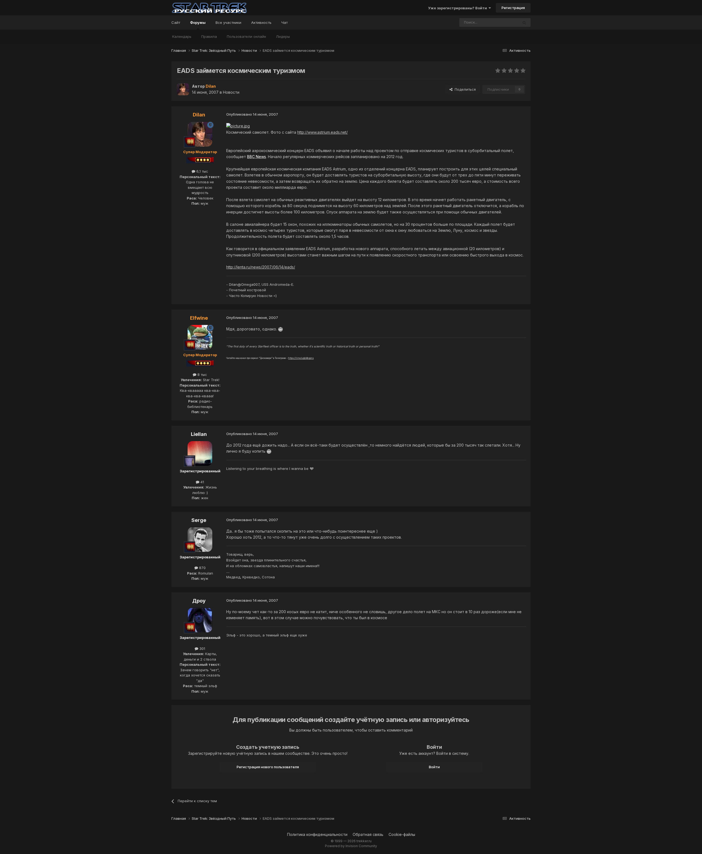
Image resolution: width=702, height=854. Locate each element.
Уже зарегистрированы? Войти (458, 8)
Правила (209, 36)
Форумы (198, 22)
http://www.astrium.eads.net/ (322, 132)
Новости (231, 92)
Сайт (175, 22)
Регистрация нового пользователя (268, 767)
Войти (434, 767)
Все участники (228, 22)
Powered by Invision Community (351, 846)
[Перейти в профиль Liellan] (200, 453)
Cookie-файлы (402, 834)
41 (201, 482)
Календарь (181, 36)
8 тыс (201, 374)
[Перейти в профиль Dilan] (183, 89)
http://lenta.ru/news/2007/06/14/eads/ (260, 267)
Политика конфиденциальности (317, 834)
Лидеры (283, 36)
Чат (284, 22)
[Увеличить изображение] (238, 125)
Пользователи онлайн (246, 36)
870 (202, 567)
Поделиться (464, 89)
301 (201, 648)
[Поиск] (524, 22)
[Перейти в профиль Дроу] (200, 620)
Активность (261, 22)
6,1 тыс (201, 171)
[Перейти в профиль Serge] (200, 539)
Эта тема (503, 22)
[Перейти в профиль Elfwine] (200, 337)
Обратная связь (368, 834)
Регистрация (513, 7)
